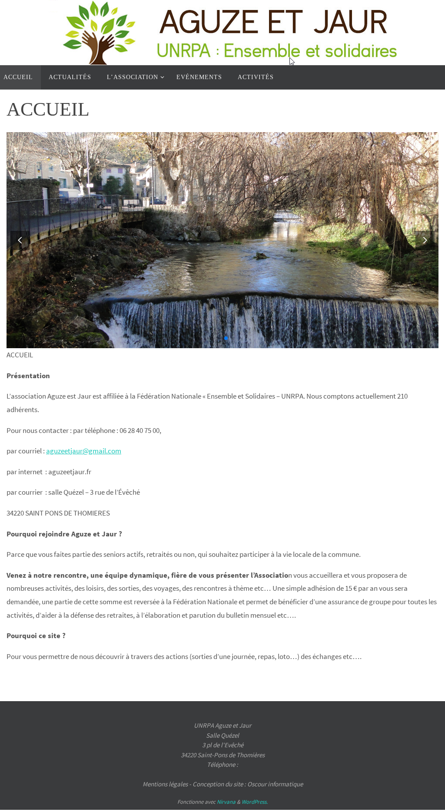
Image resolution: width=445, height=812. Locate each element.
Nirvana (226, 801)
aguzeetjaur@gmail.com (83, 451)
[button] (425, 240)
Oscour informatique (275, 784)
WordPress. (255, 801)
